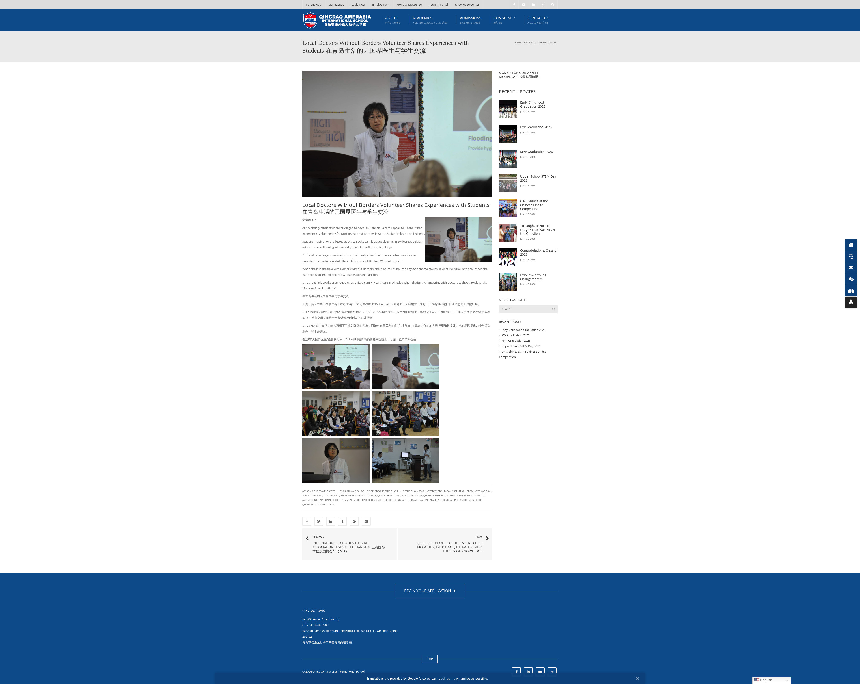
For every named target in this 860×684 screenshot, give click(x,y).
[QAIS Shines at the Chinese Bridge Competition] (508, 208)
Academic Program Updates (539, 42)
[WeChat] (851, 279)
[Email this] (366, 521)
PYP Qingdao (348, 495)
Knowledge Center (467, 4)
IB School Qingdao (413, 491)
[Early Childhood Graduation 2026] (508, 109)
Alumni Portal (439, 4)
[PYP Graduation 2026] (508, 134)
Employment (380, 4)
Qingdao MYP (310, 504)
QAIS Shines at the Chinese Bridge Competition (534, 205)
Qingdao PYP (326, 504)
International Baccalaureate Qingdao (449, 491)
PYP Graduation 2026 (536, 127)
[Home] (851, 245)
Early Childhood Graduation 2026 (532, 104)
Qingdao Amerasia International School (448, 495)
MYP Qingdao (331, 495)
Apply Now (358, 4)
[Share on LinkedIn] (330, 521)
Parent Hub (313, 4)
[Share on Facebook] (306, 521)
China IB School (356, 491)
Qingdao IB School (382, 500)
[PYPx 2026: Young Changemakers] (508, 282)
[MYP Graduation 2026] (508, 159)
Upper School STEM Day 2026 (538, 178)
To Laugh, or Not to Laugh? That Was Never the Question (537, 230)
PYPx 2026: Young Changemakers (533, 277)
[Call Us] (851, 256)
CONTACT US (538, 19)
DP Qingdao (374, 491)
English (765, 680)
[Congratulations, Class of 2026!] (508, 257)
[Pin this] (354, 521)
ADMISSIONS (470, 19)
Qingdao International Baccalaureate (418, 500)
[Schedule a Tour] (851, 290)
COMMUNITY (504, 19)
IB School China (391, 491)
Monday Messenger (409, 4)
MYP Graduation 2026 (536, 152)
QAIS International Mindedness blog (399, 495)
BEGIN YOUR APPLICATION (428, 590)
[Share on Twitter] (318, 521)
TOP (430, 659)
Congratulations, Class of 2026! (538, 252)
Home (517, 42)
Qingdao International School (462, 500)
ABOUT (392, 19)
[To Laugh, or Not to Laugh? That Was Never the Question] (508, 233)
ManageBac (336, 4)
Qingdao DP (363, 500)
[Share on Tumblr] (342, 521)
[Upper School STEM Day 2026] (508, 183)
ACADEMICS (430, 19)
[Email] (851, 268)
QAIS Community (366, 495)
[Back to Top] (851, 302)
